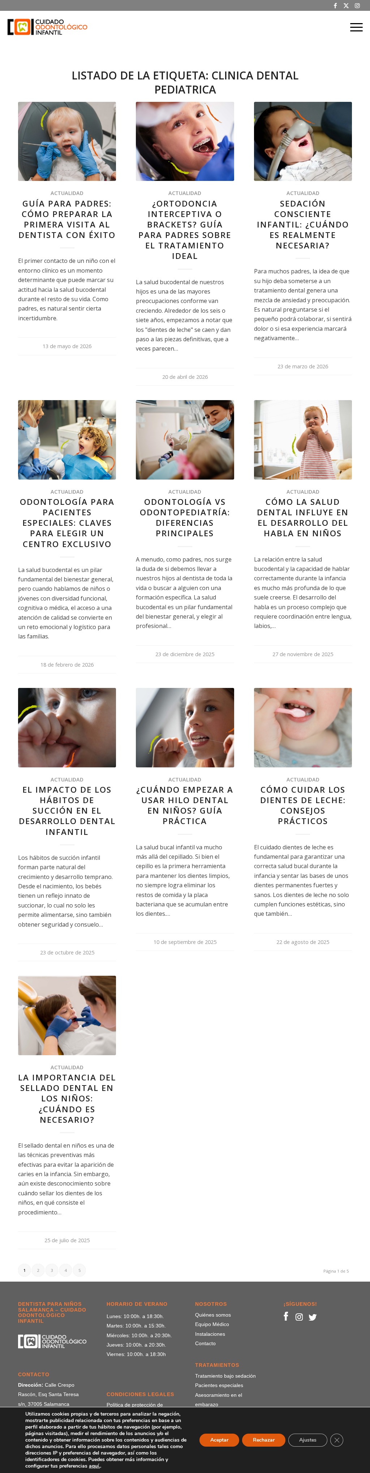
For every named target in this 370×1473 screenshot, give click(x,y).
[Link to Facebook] (335, 5)
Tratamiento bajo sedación (225, 1376)
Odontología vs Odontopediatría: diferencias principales (185, 517)
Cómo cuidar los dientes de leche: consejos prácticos (303, 805)
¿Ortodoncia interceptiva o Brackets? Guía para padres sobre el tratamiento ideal (184, 230)
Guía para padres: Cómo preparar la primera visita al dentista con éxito (67, 219)
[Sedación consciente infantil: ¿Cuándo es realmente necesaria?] (303, 141)
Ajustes (308, 1440)
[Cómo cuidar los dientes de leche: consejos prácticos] (303, 727)
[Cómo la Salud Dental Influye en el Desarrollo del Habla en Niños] (303, 439)
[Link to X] (346, 5)
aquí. (94, 1466)
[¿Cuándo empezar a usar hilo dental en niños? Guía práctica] (185, 727)
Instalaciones (210, 1334)
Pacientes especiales (219, 1385)
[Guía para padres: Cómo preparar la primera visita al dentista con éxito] (67, 141)
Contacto (205, 1343)
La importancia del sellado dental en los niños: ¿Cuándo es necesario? (67, 1098)
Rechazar (264, 1440)
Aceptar (219, 1440)
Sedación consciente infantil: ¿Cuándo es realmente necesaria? (303, 224)
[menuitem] (354, 27)
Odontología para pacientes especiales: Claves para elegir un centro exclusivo (67, 523)
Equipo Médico (212, 1324)
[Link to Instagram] (357, 5)
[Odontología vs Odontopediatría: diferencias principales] (185, 439)
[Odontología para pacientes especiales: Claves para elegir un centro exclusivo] (67, 439)
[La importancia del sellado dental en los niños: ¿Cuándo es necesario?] (67, 1015)
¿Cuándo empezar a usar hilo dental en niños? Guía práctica (184, 805)
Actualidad (67, 193)
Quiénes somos (213, 1315)
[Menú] (354, 27)
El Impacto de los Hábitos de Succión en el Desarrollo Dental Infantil (67, 810)
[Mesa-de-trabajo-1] (47, 27)
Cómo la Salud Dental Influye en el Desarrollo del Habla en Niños (303, 517)
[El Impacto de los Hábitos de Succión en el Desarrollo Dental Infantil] (67, 727)
